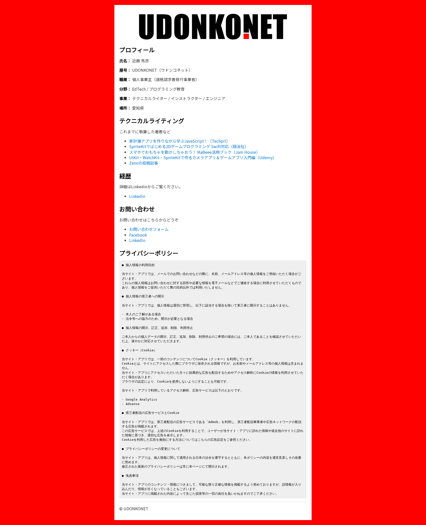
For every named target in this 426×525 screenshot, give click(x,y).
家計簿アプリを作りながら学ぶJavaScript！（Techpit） (179, 141)
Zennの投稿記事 (143, 163)
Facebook (138, 235)
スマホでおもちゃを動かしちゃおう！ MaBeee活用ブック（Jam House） (194, 152)
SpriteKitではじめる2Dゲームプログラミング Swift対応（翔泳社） (188, 146)
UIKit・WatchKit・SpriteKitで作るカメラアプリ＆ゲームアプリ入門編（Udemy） (203, 157)
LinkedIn (137, 240)
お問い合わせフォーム (149, 229)
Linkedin (137, 196)
